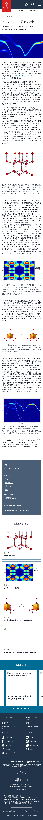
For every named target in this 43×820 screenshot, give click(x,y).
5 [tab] (28, 708)
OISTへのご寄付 (7, 717)
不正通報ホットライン (9, 728)
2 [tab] (18, 708)
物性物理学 (9, 483)
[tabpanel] (21, 688)
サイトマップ (30, 732)
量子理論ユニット (11, 498)
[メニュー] (39, 4)
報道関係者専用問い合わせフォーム (17, 510)
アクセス (5, 732)
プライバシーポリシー (32, 811)
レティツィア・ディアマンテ (14, 468)
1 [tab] (14, 708)
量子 (6, 490)
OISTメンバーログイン (11, 811)
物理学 (7, 479)
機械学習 (8, 486)
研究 (22, 11)
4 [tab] (25, 708)
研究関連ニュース (34, 11)
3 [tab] (21, 708)
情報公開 (5, 723)
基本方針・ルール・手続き (33, 718)
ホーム (15, 11)
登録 (21, 772)
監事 (27, 723)
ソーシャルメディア (33, 727)
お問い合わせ (21, 789)
